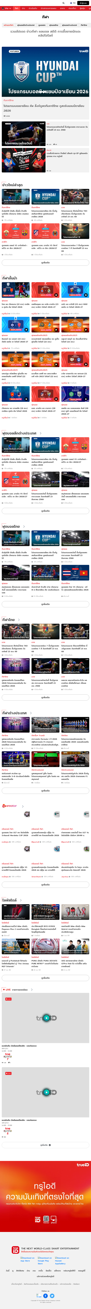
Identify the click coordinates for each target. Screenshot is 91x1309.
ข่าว (23, 8)
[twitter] (52, 1295)
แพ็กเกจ (57, 1270)
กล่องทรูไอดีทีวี (69, 1270)
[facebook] (45, 1295)
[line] (38, 1295)
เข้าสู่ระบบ (83, 3)
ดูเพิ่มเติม (45, 262)
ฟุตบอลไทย (53, 25)
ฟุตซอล (34, 490)
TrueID (6, 3)
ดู (12, 1270)
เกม (34, 1270)
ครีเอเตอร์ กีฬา (7, 829)
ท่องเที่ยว (72, 8)
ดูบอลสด (41, 25)
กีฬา (16, 8)
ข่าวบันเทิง (33, 8)
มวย (63, 207)
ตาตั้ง (41, 1270)
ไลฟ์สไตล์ (9, 900)
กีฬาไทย (84, 25)
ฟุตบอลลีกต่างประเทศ (25, 25)
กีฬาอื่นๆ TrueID (38, 735)
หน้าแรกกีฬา (8, 25)
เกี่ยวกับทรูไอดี (16, 1284)
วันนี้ (7, 1270)
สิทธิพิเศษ (20, 1270)
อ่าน (6, 8)
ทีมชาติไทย (6, 207)
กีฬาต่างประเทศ (14, 713)
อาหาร (62, 8)
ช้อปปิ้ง (48, 1270)
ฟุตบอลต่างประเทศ (69, 25)
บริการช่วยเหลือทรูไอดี (45, 1276)
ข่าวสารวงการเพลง (48, 8)
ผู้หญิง (82, 8)
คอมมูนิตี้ (81, 1270)
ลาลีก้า (4, 241)
